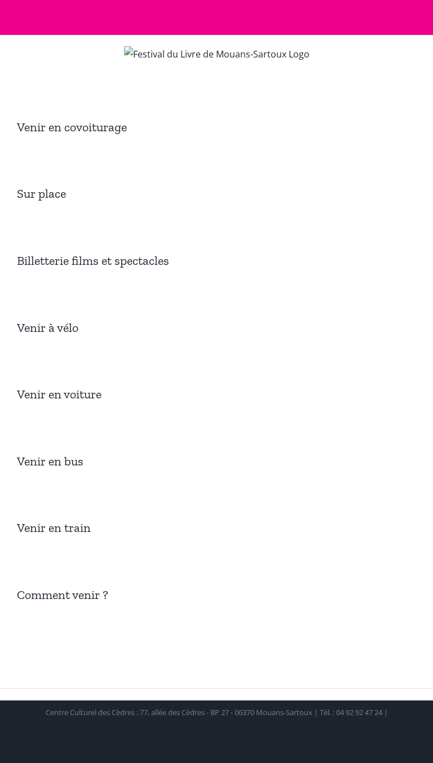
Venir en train (54, 527)
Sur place (41, 193)
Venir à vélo (47, 327)
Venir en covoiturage (72, 127)
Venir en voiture (59, 394)
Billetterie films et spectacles (93, 260)
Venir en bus (50, 461)
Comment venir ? (62, 594)
